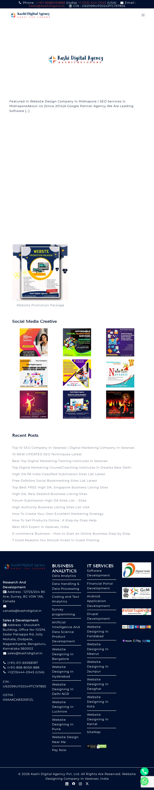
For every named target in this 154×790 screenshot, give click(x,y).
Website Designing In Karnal (98, 719)
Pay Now (59, 750)
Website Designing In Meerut (98, 649)
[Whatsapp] (144, 781)
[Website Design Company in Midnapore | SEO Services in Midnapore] (77, 60)
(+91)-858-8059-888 (23, 667)
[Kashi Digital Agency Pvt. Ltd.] (30, 15)
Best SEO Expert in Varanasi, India (40, 527)
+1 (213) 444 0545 (92, 2)
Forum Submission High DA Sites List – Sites (49, 500)
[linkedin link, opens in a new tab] (66, 783)
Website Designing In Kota (98, 701)
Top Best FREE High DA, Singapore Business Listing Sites (60, 487)
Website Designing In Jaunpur (98, 666)
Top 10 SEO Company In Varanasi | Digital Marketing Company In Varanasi (73, 447)
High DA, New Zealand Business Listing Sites (49, 494)
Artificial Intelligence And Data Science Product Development (66, 632)
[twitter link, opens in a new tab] (87, 783)
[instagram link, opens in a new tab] (80, 783)
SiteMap (94, 732)
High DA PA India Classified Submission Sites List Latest (59, 474)
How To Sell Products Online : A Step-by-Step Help (54, 520)
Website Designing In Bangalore (63, 654)
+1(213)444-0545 (20, 672)
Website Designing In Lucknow (63, 706)
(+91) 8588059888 (50, 2)
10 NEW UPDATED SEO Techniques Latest (47, 454)
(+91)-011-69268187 (22, 663)
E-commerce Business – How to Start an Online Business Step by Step (71, 533)
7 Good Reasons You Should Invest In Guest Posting (55, 540)
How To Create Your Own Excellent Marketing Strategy (58, 514)
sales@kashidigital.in (25, 653)
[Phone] (144, 771)
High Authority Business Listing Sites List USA (50, 507)
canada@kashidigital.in (22, 611)
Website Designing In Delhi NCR (63, 689)
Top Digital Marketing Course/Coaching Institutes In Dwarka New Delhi (71, 467)
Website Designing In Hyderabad (63, 671)
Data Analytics (64, 576)
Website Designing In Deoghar (98, 684)
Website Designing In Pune (63, 724)
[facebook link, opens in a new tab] (73, 783)
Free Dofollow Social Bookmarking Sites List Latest (54, 480)
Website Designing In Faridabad (98, 631)
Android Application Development (98, 601)
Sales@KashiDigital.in (47, 6)
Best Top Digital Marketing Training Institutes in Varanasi (60, 461)
